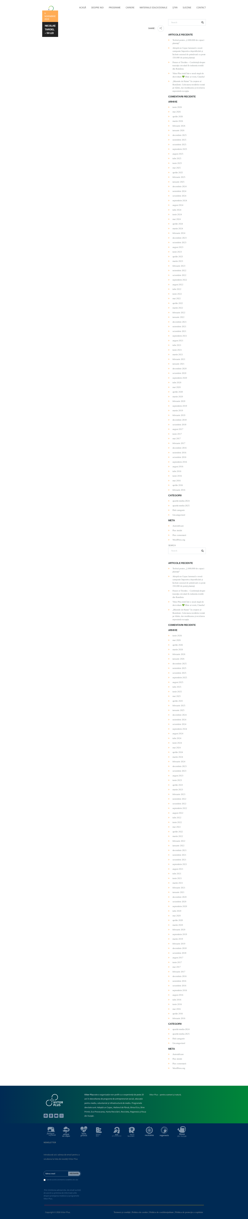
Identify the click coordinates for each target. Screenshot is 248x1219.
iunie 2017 (177, 434)
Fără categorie (179, 510)
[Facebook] (46, 1116)
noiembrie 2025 (179, 140)
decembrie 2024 (180, 186)
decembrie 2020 (180, 368)
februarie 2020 (179, 401)
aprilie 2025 (178, 172)
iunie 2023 (177, 252)
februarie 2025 (179, 177)
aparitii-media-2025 (181, 505)
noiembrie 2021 (179, 326)
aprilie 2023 (178, 256)
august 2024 (178, 205)
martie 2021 (178, 354)
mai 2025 (177, 168)
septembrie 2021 (180, 336)
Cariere (130, 7)
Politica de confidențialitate (161, 1212)
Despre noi (97, 7)
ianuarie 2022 (178, 317)
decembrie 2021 (180, 322)
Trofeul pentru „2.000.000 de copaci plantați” (188, 42)
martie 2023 (178, 261)
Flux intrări (177, 530)
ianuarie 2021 (178, 364)
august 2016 (178, 466)
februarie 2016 (179, 490)
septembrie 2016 (180, 462)
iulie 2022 (177, 289)
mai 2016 (177, 480)
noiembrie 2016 (179, 452)
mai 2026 (177, 112)
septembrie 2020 (180, 378)
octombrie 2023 (179, 242)
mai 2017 (177, 438)
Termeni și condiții (122, 1212)
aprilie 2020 (178, 392)
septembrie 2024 (180, 200)
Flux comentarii (179, 535)
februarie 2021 (179, 359)
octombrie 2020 (179, 373)
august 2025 (178, 154)
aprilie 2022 (178, 303)
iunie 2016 (177, 476)
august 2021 (178, 340)
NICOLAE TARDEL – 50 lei (50, 29)
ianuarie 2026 (178, 130)
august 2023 (178, 247)
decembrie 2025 (180, 135)
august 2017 (178, 429)
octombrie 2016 (179, 457)
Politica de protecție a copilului (189, 1212)
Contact (201, 7)
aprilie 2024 (178, 224)
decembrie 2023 (180, 238)
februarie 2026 (179, 126)
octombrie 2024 (179, 196)
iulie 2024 (177, 210)
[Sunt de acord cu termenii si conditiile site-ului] (44, 1180)
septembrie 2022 (180, 280)
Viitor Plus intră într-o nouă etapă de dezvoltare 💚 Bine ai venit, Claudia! (189, 75)
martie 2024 (178, 228)
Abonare (74, 1173)
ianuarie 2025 (178, 182)
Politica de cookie (140, 1212)
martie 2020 (178, 396)
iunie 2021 (177, 350)
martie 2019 (178, 410)
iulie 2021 (177, 345)
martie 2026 (178, 121)
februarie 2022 (179, 312)
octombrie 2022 (179, 275)
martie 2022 (178, 308)
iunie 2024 (177, 214)
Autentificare (178, 526)
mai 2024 (177, 219)
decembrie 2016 (180, 448)
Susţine (187, 7)
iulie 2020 (177, 382)
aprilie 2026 (178, 116)
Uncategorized (179, 515)
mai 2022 (177, 298)
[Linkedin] (51, 1116)
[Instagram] (61, 1116)
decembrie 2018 (180, 420)
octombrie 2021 (179, 331)
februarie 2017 (179, 443)
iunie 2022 (177, 294)
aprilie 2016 (178, 485)
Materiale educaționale (153, 7)
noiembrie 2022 (179, 270)
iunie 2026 (177, 107)
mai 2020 (177, 387)
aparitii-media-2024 (181, 501)
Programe (115, 7)
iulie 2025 (177, 158)
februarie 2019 (179, 415)
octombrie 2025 (179, 144)
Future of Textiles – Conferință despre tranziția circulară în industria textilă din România (189, 65)
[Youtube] (56, 1116)
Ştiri (175, 7)
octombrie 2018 (179, 424)
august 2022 (178, 284)
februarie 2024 (179, 233)
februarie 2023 (179, 266)
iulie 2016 (177, 471)
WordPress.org (179, 540)
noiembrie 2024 (179, 191)
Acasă (82, 7)
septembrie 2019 (180, 406)
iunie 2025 (177, 163)
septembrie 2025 (180, 149)
